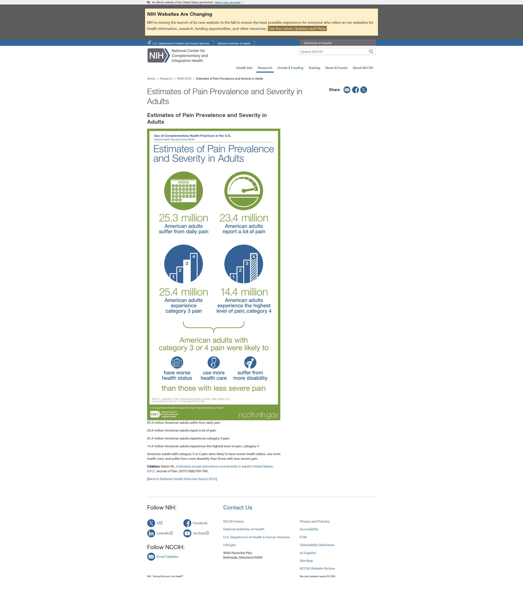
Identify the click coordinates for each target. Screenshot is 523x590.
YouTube (199, 533)
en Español (308, 553)
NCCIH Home (233, 521)
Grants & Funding (290, 68)
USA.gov (229, 545)
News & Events (336, 68)
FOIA (303, 537)
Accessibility (309, 529)
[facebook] (356, 89)
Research (265, 68)
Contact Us (237, 507)
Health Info (244, 68)
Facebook (200, 523)
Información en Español (318, 43)
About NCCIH (363, 68)
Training (314, 68)
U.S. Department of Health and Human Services (181, 43)
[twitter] (364, 89)
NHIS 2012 (184, 78)
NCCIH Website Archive (317, 568)
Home (151, 78)
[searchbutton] (371, 51)
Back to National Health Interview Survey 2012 (182, 479)
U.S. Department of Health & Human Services (256, 537)
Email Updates (167, 556)
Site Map (306, 560)
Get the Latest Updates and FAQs (297, 28)
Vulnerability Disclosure (317, 545)
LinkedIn (163, 533)
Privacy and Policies (314, 521)
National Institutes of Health (234, 43)
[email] (346, 89)
